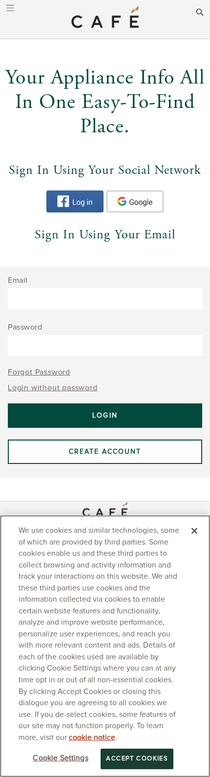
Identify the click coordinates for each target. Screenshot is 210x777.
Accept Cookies (137, 759)
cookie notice (92, 737)
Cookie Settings (60, 758)
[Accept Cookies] (194, 531)
